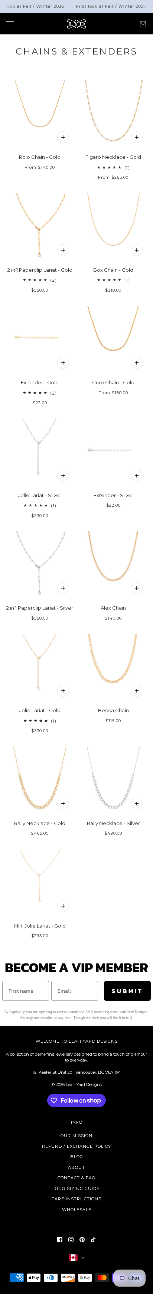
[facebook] (60, 1240)
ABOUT (76, 1167)
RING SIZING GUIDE (76, 1188)
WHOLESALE (76, 1209)
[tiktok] (93, 1240)
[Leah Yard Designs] (76, 24)
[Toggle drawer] (10, 23)
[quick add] (63, 250)
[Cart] (143, 24)
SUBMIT (127, 990)
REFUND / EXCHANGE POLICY (76, 1146)
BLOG (76, 1156)
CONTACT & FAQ (76, 1177)
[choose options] (63, 137)
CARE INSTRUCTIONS (76, 1198)
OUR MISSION (76, 1135)
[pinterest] (82, 1240)
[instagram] (71, 1240)
